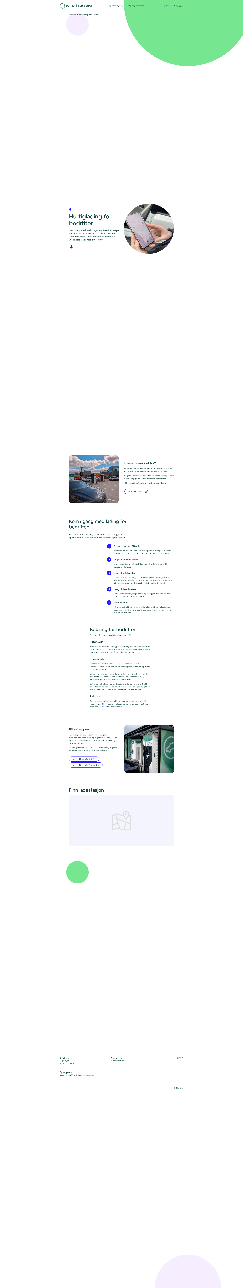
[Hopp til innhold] (94, 246)
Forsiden (72, 15)
